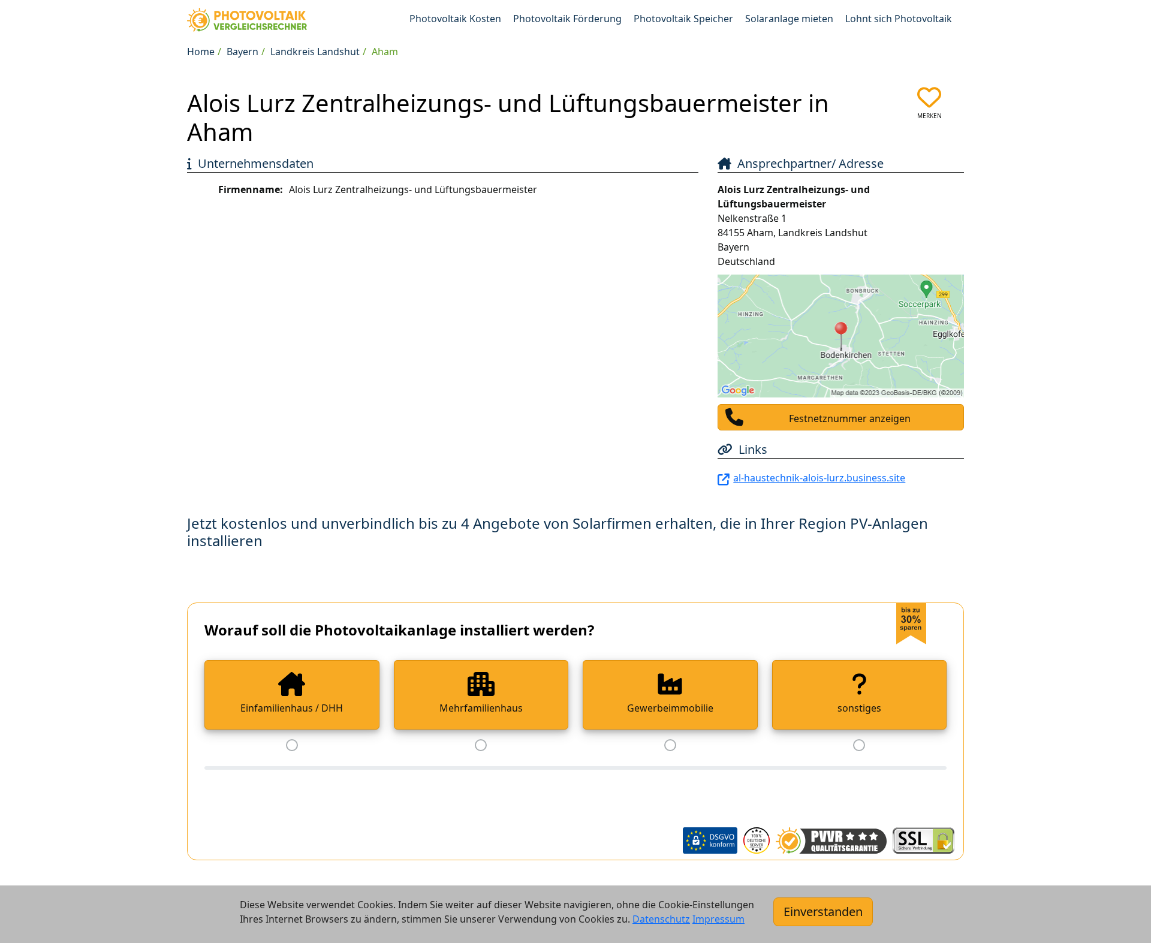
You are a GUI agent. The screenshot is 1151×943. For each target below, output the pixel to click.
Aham (385, 51)
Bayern (242, 51)
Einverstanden (823, 911)
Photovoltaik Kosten (455, 18)
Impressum (718, 919)
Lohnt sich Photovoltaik (898, 18)
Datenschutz (661, 919)
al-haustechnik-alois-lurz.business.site (819, 477)
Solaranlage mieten (789, 18)
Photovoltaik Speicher (683, 18)
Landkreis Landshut (315, 51)
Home (201, 51)
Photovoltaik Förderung (567, 18)
